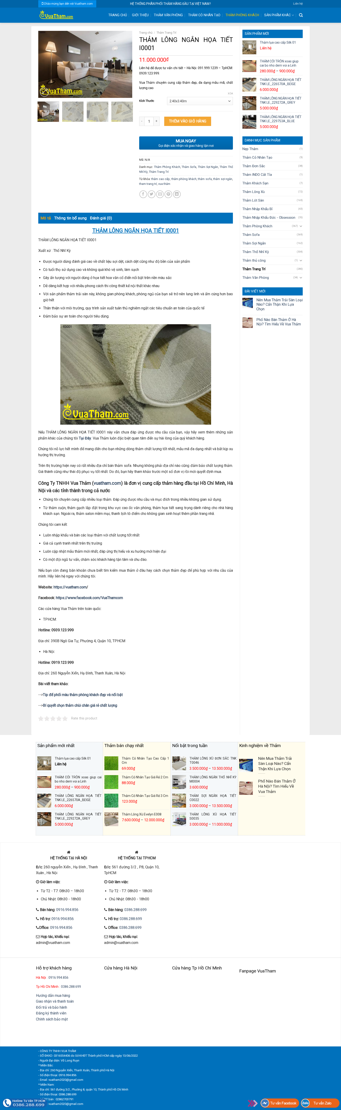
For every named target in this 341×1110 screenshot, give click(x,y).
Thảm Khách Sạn (255, 183)
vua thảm (164, 184)
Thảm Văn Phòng (168, 15)
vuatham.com (107, 483)
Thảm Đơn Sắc (253, 166)
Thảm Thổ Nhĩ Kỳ (255, 252)
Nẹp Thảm (250, 149)
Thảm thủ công (254, 260)
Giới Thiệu (140, 15)
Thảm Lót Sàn (253, 200)
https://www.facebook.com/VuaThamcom (89, 598)
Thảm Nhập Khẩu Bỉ (257, 209)
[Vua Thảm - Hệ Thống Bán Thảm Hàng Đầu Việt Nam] (69, 15)
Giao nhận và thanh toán (55, 1001)
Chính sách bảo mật (52, 1019)
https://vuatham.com (70, 587)
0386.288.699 (135, 910)
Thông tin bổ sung (70, 218)
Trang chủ (145, 32)
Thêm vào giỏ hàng (187, 121)
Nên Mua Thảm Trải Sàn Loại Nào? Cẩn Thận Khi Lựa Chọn (279, 304)
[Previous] (46, 64)
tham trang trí (148, 184)
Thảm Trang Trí (253, 269)
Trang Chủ (117, 15)
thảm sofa (205, 179)
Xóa (230, 93)
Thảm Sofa (251, 235)
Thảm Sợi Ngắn (254, 243)
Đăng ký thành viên (51, 1013)
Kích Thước (146, 101)
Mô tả (46, 218)
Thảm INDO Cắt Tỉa (257, 175)
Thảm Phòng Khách (242, 15)
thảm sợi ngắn (222, 179)
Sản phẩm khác (277, 15)
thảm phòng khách (183, 179)
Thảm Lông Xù (253, 192)
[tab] (46, 218)
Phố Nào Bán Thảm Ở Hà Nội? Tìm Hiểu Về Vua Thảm (278, 322)
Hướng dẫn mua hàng (53, 995)
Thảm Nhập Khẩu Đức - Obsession (268, 217)
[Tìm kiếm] (301, 15)
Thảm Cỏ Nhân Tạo (204, 15)
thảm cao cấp (160, 179)
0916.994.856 (67, 910)
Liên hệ (298, 3)
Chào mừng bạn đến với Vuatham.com (68, 3)
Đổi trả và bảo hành (51, 1007)
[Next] (124, 64)
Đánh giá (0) (101, 218)
